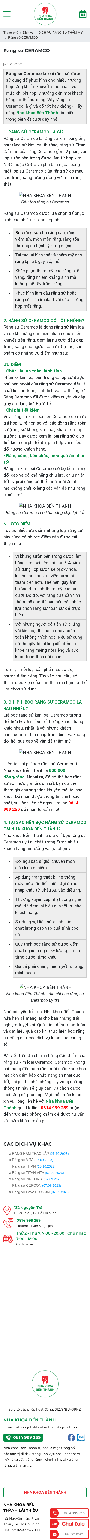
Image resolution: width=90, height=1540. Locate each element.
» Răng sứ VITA (21, 1160)
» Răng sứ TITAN (22, 1166)
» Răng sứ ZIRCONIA (26, 1179)
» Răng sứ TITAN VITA (26, 1173)
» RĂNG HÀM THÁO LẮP (29, 1153)
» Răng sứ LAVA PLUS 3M (29, 1192)
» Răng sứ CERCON (25, 1185)
